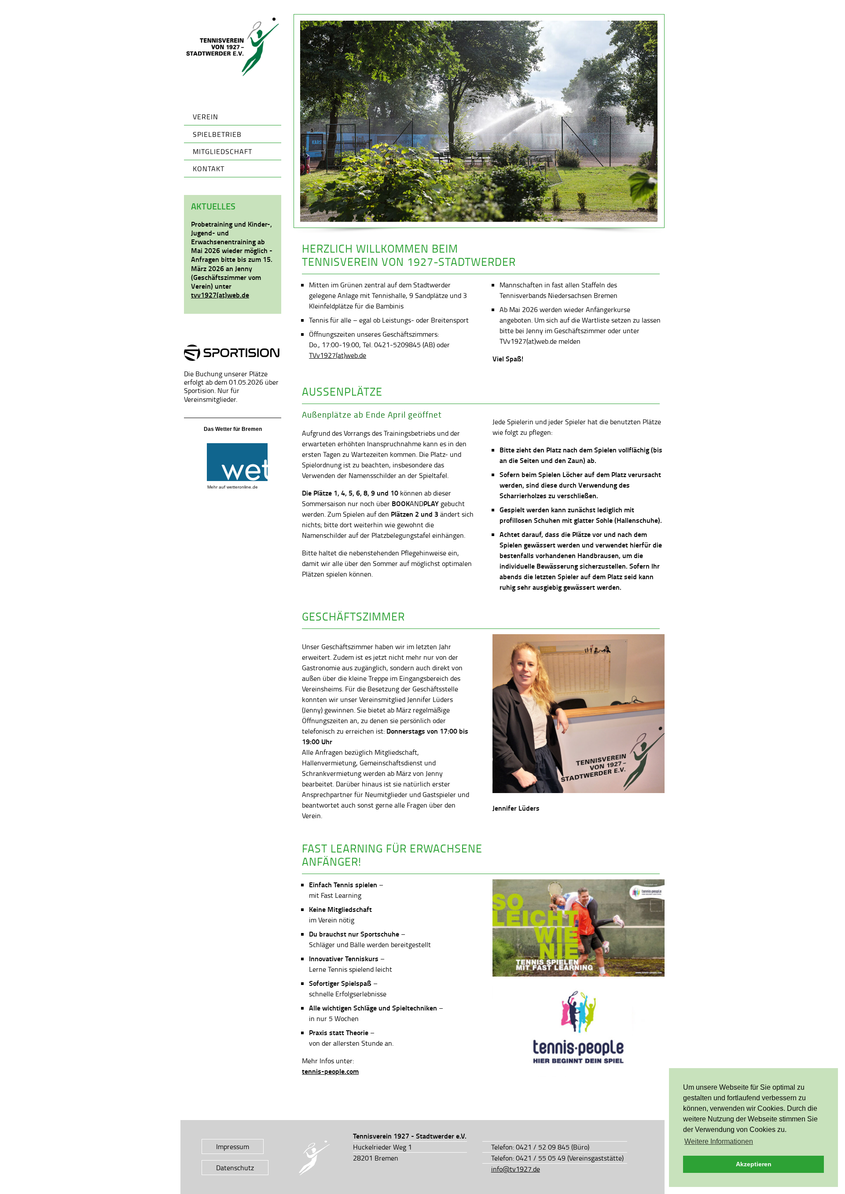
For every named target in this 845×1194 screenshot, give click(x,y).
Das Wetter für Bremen (233, 429)
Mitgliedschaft (222, 151)
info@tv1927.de (515, 1169)
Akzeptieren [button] (754, 1164)
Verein (205, 116)
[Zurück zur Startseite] (232, 47)
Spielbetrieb (217, 134)
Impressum (232, 1146)
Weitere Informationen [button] (718, 1141)
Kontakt (208, 168)
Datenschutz (235, 1167)
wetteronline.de (242, 487)
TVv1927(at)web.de (337, 355)
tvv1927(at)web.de (220, 295)
